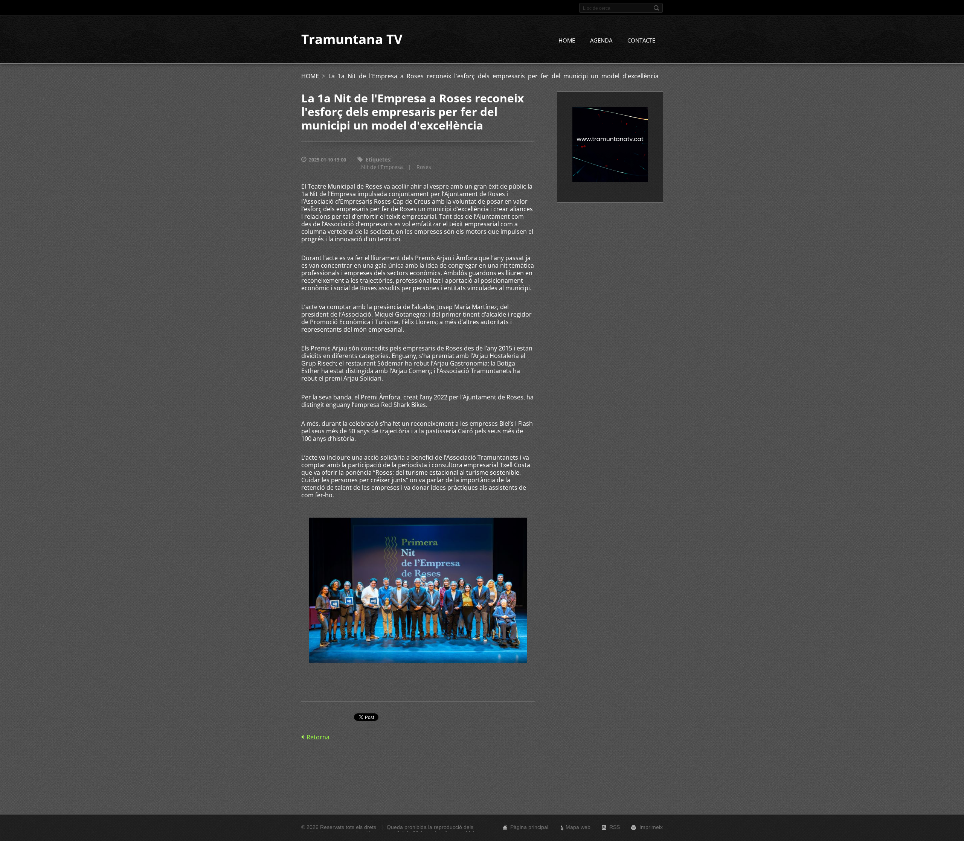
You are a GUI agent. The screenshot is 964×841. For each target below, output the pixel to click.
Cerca (656, 8)
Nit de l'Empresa (382, 167)
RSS (614, 827)
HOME (566, 40)
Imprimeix (651, 827)
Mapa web (578, 827)
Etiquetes (378, 159)
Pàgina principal (529, 827)
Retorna (318, 737)
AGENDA (601, 40)
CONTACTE (641, 40)
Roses (423, 167)
